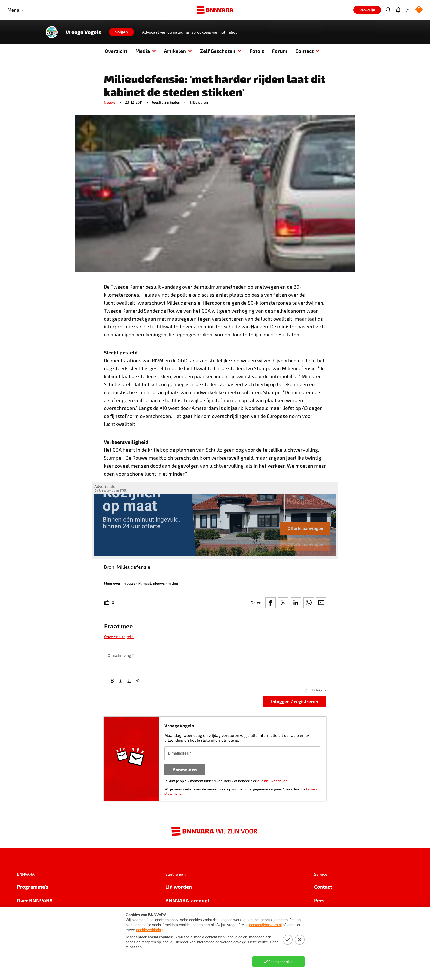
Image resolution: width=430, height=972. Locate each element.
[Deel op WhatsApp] (309, 603)
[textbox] (215, 662)
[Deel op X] (283, 603)
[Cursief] (121, 681)
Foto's (257, 51)
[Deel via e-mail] (321, 603)
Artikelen (175, 51)
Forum (279, 51)
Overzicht (116, 51)
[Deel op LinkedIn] (296, 603)
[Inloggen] (408, 10)
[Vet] (112, 681)
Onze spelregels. (119, 636)
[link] (137, 583)
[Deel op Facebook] (270, 603)
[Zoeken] (388, 10)
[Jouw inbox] (398, 10)
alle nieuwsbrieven (272, 781)
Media (142, 51)
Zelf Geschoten (217, 51)
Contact (304, 51)
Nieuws (110, 102)
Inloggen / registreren (294, 701)
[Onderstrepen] (129, 681)
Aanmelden (185, 769)
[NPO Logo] (419, 10)
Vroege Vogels (83, 32)
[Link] (138, 681)
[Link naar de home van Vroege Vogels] (52, 32)
